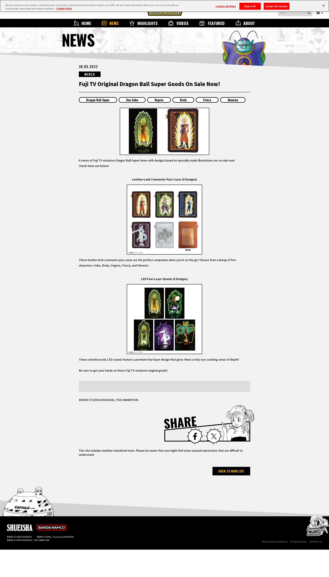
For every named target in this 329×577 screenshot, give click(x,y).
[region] (164, 6)
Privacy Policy (298, 541)
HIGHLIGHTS (147, 23)
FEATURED (216, 23)
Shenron (233, 100)
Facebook (195, 436)
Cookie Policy (64, 8)
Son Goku (132, 100)
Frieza (207, 100)
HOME (86, 23)
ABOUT (249, 23)
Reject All (250, 6)
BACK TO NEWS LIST (231, 471)
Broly (183, 100)
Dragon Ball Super (98, 100)
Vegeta (159, 100)
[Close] (323, 5)
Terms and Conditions (275, 541)
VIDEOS (182, 23)
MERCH (89, 74)
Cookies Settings (226, 6)
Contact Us (315, 541)
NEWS (114, 23)
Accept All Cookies (277, 6)
